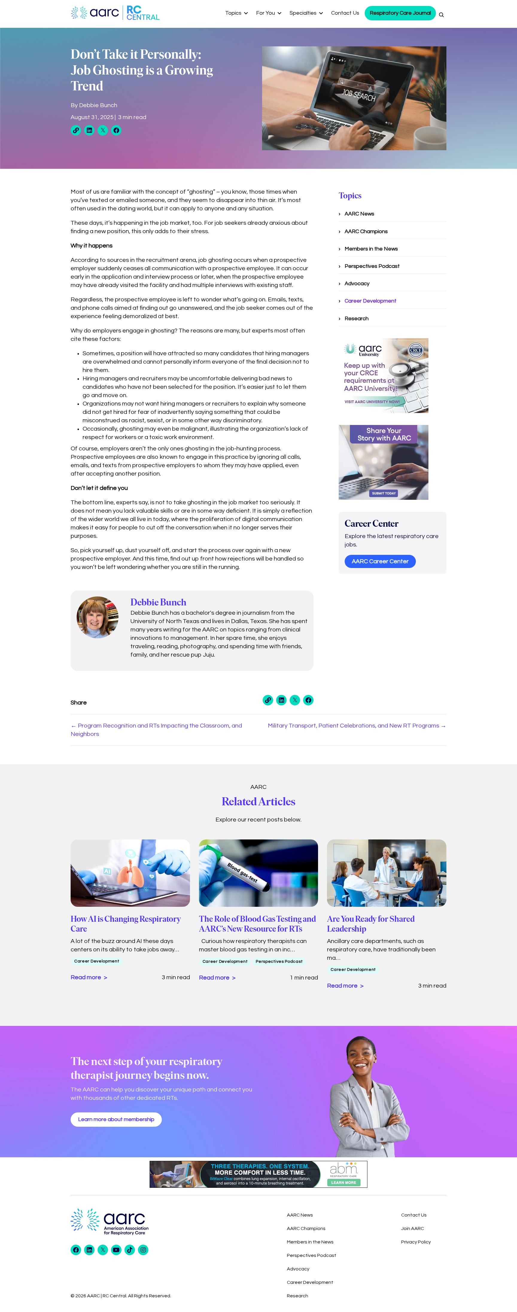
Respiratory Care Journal (400, 13)
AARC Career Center (380, 561)
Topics (233, 13)
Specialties (303, 13)
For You (265, 13)
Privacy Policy (416, 1242)
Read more (86, 977)
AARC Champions (366, 231)
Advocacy (357, 283)
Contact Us (345, 13)
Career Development (370, 301)
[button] (246, 13)
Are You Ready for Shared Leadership (371, 924)
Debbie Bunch (98, 105)
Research (357, 318)
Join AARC (412, 1228)
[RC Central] (142, 12)
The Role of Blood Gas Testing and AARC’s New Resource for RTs (257, 924)
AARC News (359, 214)
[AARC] (96, 12)
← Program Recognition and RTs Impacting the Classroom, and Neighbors (156, 730)
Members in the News (371, 249)
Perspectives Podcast (372, 266)
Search (441, 15)
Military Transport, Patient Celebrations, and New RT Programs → (357, 726)
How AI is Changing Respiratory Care (126, 924)
